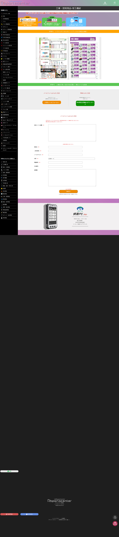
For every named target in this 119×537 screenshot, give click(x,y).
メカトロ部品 (6, 169)
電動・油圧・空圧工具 (8, 185)
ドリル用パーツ (6, 104)
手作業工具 (5, 183)
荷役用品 (5, 199)
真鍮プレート (6, 112)
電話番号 (37, 162)
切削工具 (5, 161)
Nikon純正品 (6, 40)
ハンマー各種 (6, 101)
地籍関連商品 (6, 114)
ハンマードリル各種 (7, 106)
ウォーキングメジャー (8, 77)
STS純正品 (5, 50)
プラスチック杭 (6, 13)
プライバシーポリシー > (53, 519)
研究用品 (5, 217)
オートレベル (6, 129)
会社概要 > (64, 518)
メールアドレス (38, 154)
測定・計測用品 (6, 167)
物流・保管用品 (6, 201)
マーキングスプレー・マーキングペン (10, 126)
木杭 (4, 16)
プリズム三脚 (6, 74)
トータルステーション (8, 135)
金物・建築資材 (6, 172)
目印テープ (5, 122)
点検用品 (5, 140)
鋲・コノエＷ (6, 96)
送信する (68, 191)
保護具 (4, 188)
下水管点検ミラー (7, 137)
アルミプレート (6, 53)
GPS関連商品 (6, 18)
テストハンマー (6, 143)
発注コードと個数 (39, 125)
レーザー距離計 (6, 58)
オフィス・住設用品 (7, 215)
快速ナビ (5, 32)
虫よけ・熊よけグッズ (8, 120)
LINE (10, 471)
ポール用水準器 (6, 69)
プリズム (5, 56)
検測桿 (4, 80)
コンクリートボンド (7, 98)
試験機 (4, 93)
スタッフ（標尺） (7, 66)
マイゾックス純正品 (7, 45)
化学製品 (5, 180)
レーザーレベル (6, 85)
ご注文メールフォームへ (51, 102)
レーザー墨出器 (6, 88)
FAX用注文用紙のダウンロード (85, 103)
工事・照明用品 (6, 196)
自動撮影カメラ (6, 82)
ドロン (4, 21)
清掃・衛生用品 (6, 207)
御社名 (36, 147)
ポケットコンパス (7, 90)
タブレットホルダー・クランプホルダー (10, 149)
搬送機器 (5, 204)
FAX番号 (36, 166)
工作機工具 (5, 164)
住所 (36, 158)
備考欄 (35, 170)
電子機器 (5, 177)
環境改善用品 (6, 209)
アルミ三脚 (5, 109)
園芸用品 (5, 212)
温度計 (4, 145)
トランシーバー (6, 132)
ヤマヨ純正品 (6, 48)
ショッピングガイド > (56, 518)
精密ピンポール (6, 72)
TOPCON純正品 (6, 37)
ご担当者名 (37, 150)
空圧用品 (5, 175)
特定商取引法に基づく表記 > (64, 519)
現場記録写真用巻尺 (7, 64)
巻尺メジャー (6, 61)
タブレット (5, 26)
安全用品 (5, 191)
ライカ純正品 (6, 42)
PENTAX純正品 (6, 34)
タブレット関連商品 (7, 29)
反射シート (5, 117)
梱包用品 (5, 193)
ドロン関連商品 (6, 24)
